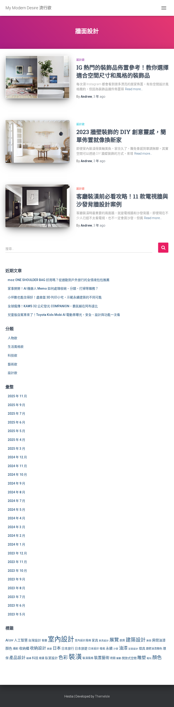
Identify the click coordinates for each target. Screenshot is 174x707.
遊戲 (113, 658)
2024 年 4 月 (16, 518)
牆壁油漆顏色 (154, 648)
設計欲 (80, 59)
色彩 (63, 657)
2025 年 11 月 (17, 396)
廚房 (122, 640)
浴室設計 (133, 648)
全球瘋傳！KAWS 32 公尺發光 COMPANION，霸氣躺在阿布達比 (53, 306)
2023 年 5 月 (16, 614)
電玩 (149, 658)
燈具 (142, 648)
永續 (109, 648)
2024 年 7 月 (16, 501)
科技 (35, 658)
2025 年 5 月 (16, 431)
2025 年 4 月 (16, 440)
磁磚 (28, 658)
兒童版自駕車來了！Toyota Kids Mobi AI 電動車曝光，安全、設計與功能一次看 (64, 315)
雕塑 (141, 657)
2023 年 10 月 (17, 570)
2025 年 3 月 (16, 448)
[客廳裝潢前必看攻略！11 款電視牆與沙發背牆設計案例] (37, 205)
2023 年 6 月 (16, 605)
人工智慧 (21, 640)
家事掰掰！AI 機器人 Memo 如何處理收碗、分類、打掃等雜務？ (53, 288)
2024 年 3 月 (16, 527)
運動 (118, 658)
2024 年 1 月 (16, 544)
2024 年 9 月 (16, 483)
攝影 (15, 648)
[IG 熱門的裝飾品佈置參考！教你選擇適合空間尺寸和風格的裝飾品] (37, 77)
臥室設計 (51, 658)
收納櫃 (24, 648)
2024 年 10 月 (17, 474)
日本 (57, 648)
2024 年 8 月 (16, 492)
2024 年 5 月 (16, 509)
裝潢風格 (87, 658)
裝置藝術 (101, 657)
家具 (95, 640)
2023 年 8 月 (16, 588)
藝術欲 (12, 364)
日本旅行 (67, 648)
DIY (11, 640)
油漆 (123, 648)
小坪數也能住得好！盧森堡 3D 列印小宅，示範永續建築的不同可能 (55, 297)
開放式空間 (129, 658)
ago (99, 96)
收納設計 (38, 648)
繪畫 (41, 658)
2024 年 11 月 (17, 466)
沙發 (115, 648)
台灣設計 (34, 640)
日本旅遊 (81, 648)
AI (7, 640)
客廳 (44, 640)
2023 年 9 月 (16, 579)
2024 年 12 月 (17, 457)
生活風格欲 (16, 346)
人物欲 (12, 338)
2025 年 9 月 (16, 405)
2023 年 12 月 (17, 553)
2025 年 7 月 (16, 413)
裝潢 (75, 657)
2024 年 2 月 (16, 535)
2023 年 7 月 (16, 597)
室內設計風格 (83, 640)
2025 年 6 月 (16, 422)
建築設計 (136, 640)
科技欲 (12, 355)
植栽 (102, 648)
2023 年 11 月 (17, 562)
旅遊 (49, 648)
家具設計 (104, 640)
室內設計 (61, 639)
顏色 (157, 657)
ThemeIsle (102, 696)
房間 (148, 640)
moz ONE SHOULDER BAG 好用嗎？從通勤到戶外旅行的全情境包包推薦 (58, 280)
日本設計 (93, 648)
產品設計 (17, 657)
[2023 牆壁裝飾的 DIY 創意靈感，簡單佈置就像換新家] (37, 141)
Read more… (134, 89)
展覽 (114, 640)
